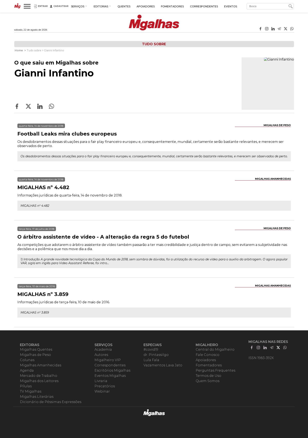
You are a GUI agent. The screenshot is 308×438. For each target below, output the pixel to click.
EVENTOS (230, 6)
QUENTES (124, 6)
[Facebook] (260, 29)
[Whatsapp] (292, 29)
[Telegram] (279, 29)
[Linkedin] (273, 29)
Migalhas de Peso (277, 125)
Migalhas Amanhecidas (273, 178)
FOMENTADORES (172, 6)
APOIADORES (146, 6)
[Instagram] (267, 29)
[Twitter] (285, 29)
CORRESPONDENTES (204, 6)
